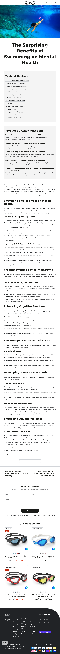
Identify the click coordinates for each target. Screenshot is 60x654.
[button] (47, 2)
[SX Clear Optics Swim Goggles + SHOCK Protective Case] (43, 539)
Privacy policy (15, 646)
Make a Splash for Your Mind (14, 118)
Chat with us (24, 619)
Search (31, 619)
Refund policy (8, 646)
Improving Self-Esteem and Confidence (17, 86)
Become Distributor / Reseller (33, 631)
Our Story (32, 626)
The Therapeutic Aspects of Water (15, 100)
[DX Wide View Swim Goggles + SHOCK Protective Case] (16, 539)
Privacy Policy (36, 515)
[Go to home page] (30, 3)
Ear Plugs (14, 634)
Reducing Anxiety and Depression (16, 83)
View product (26, 549)
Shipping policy (8, 648)
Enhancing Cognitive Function (13, 95)
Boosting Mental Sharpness (14, 98)
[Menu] (5, 2)
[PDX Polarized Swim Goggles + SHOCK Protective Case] (43, 577)
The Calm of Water (12, 103)
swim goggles (15, 263)
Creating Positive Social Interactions (15, 89)
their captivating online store (37, 448)
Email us (23, 621)
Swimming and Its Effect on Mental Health (17, 80)
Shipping (23, 624)
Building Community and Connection (16, 92)
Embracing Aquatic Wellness (13, 115)
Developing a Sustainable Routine (15, 106)
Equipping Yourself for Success (15, 112)
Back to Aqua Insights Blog (31, 461)
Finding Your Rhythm (12, 109)
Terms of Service (47, 515)
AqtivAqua (10, 644)
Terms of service (23, 646)
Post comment (30, 511)
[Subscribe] (55, 619)
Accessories (15, 636)
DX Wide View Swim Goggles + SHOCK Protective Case (16, 595)
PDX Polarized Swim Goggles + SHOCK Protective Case (43, 595)
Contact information (17, 648)
